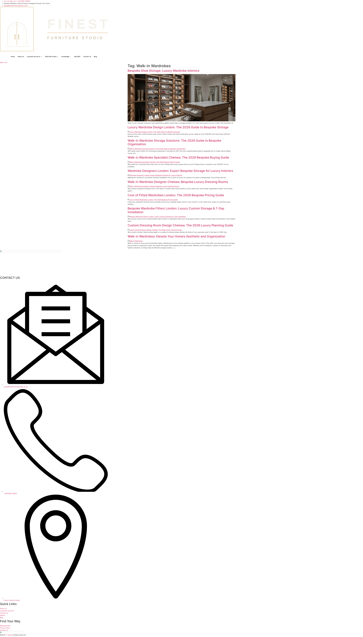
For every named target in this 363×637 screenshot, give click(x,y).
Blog (95, 56)
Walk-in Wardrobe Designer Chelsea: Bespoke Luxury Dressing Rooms (178, 182)
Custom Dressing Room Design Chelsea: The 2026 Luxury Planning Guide (180, 225)
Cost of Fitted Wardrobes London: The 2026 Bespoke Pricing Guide (176, 195)
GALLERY (77, 56)
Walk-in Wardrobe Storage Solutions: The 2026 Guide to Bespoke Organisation (174, 142)
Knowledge (65, 56)
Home (13, 56)
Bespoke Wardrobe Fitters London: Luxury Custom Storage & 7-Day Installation (176, 210)
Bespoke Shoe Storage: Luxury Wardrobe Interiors (163, 70)
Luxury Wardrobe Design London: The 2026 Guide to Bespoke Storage (178, 127)
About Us (21, 56)
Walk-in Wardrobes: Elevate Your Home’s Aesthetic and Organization (176, 236)
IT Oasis (9, 635)
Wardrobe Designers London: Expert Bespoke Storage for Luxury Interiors (180, 171)
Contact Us (87, 56)
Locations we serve (33, 56)
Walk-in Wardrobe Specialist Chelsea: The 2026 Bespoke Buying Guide (178, 157)
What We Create (51, 56)
